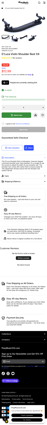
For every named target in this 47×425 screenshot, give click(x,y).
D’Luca (10, 50)
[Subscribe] (42, 361)
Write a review (23, 258)
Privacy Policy (30, 366)
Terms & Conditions (22, 124)
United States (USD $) (8, 392)
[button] (44, 3)
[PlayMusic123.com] (23, 2)
